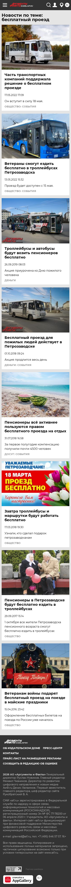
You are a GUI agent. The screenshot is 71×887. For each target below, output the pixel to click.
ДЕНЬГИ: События (18, 365)
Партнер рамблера (34, 869)
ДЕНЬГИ (10, 280)
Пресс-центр (52, 748)
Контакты (11, 753)
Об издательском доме (21, 748)
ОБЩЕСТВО (13, 543)
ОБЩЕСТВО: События (20, 106)
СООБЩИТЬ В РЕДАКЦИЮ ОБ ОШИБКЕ (30, 763)
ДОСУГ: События (17, 454)
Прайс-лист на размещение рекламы (32, 758)
